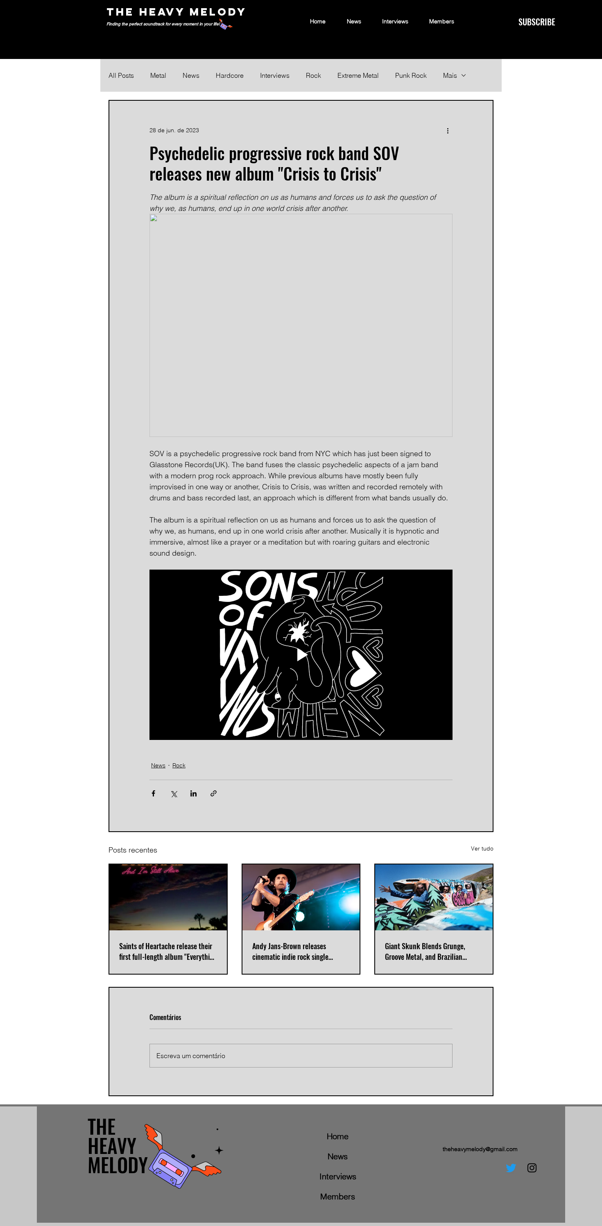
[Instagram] (532, 1168)
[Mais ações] (448, 130)
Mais (450, 75)
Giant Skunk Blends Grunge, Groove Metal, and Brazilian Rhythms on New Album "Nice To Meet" (431, 951)
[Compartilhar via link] (213, 793)
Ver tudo (482, 848)
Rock (313, 75)
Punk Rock (411, 75)
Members (337, 1196)
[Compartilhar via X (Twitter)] (173, 793)
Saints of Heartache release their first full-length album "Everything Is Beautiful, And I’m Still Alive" (168, 951)
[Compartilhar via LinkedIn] (193, 793)
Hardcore (230, 75)
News (191, 75)
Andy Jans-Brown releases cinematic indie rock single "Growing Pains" (290, 951)
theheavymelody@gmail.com (480, 1149)
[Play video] (301, 655)
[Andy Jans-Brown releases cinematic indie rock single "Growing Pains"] (301, 897)
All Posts (121, 75)
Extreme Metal (358, 75)
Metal (158, 75)
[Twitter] (511, 1168)
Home (338, 1136)
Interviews (275, 75)
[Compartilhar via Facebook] (153, 793)
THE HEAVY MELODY (176, 11)
